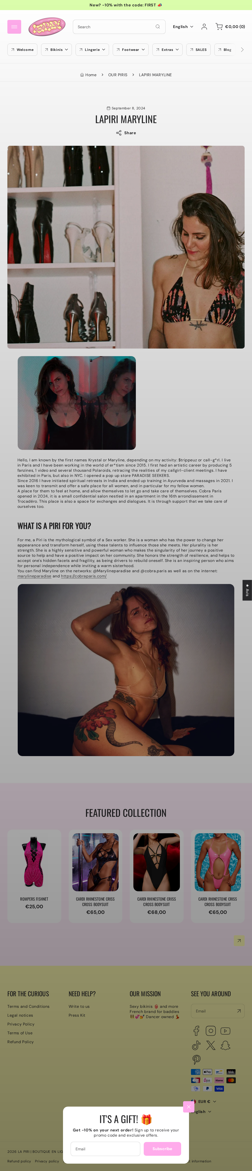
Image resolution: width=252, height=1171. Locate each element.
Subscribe (162, 1148)
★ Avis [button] (247, 590)
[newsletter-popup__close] (188, 1106)
